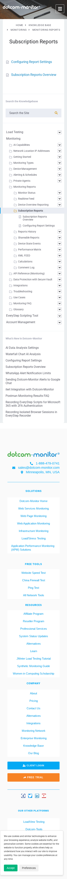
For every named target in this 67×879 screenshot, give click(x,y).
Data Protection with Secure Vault (32, 279)
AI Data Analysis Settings (22, 348)
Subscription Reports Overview (33, 75)
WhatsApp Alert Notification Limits (28, 373)
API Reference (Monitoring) (29, 273)
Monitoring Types (23, 162)
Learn (33, 651)
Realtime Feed (26, 198)
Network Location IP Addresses (31, 150)
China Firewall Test (33, 580)
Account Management (20, 322)
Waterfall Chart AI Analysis (23, 354)
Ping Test (33, 587)
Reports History (27, 231)
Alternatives (33, 643)
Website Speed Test (33, 572)
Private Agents (21, 180)
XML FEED (24, 255)
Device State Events (29, 243)
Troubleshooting (22, 291)
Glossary (18, 309)
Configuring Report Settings (31, 62)
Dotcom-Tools (33, 829)
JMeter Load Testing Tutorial (34, 658)
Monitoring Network (33, 730)
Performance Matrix (29, 249)
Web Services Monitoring (33, 508)
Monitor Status (26, 192)
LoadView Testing (33, 821)
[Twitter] (30, 796)
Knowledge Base (33, 745)
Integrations (20, 285)
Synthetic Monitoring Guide (33, 666)
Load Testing (14, 132)
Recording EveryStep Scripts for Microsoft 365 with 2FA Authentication (33, 403)
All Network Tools (33, 595)
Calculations (25, 261)
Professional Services (33, 628)
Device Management (25, 168)
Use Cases (19, 297)
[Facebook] (23, 796)
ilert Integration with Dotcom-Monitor (30, 389)
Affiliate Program (33, 613)
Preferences (29, 867)
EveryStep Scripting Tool (22, 315)
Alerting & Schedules (25, 174)
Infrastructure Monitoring (33, 530)
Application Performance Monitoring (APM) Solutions (32, 547)
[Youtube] (44, 796)
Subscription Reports (30, 210)
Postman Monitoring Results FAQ (27, 396)
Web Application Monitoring (33, 523)
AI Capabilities (21, 144)
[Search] (56, 113)
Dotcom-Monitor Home (33, 501)
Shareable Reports (28, 237)
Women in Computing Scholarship (33, 673)
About (33, 693)
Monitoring (13, 138)
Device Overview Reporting (33, 204)
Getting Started (22, 156)
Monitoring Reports (24, 186)
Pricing (33, 700)
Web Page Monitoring (33, 516)
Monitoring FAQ (22, 303)
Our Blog (33, 753)
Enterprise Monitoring (34, 738)
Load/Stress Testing (34, 538)
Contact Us (33, 708)
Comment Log (26, 267)
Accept (11, 867)
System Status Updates (33, 636)
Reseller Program (33, 621)
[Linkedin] (37, 796)
